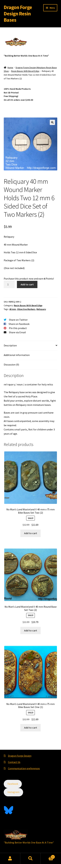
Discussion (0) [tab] (11, 364)
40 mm (12, 309)
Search (30, 858)
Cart (47, 855)
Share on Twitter (18, 319)
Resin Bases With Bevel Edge (25, 71)
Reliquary (41, 309)
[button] (52, 122)
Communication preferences (24, 768)
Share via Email (17, 332)
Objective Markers (26, 309)
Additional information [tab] (17, 355)
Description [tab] (10, 345)
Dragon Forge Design (19, 755)
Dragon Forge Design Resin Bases (18, 13)
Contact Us (14, 762)
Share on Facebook (19, 323)
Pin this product (18, 328)
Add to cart (27, 284)
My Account (10, 858)
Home (10, 67)
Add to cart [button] (30, 533)
